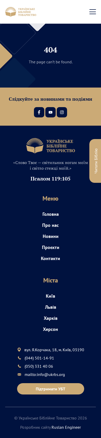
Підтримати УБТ (50, 388)
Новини (51, 236)
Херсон (50, 329)
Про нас (50, 225)
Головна (50, 214)
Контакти (50, 258)
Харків (50, 318)
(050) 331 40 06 (39, 366)
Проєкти (50, 247)
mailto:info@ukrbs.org (45, 374)
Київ (50, 296)
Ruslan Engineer (66, 427)
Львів (50, 307)
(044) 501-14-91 (39, 357)
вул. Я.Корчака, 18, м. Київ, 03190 (54, 349)
